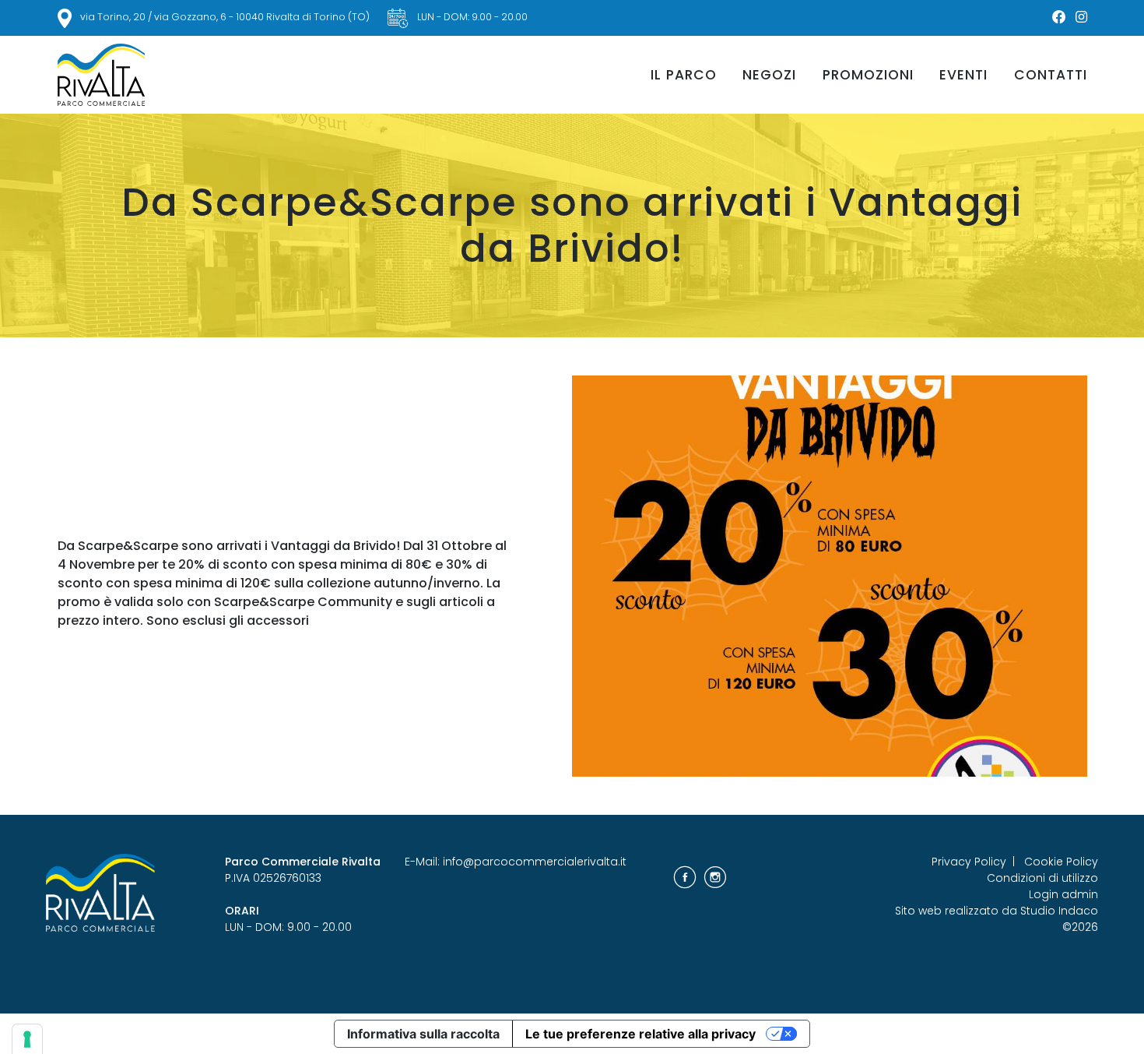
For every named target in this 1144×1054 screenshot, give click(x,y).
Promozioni (868, 74)
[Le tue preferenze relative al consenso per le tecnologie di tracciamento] (27, 1039)
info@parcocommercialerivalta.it (534, 861)
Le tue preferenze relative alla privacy (640, 1034)
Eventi (963, 74)
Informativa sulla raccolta (423, 1034)
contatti (1050, 74)
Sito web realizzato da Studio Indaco (996, 910)
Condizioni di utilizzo (1042, 878)
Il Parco (684, 74)
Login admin (1063, 894)
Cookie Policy (1061, 861)
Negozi (769, 74)
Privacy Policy (969, 861)
